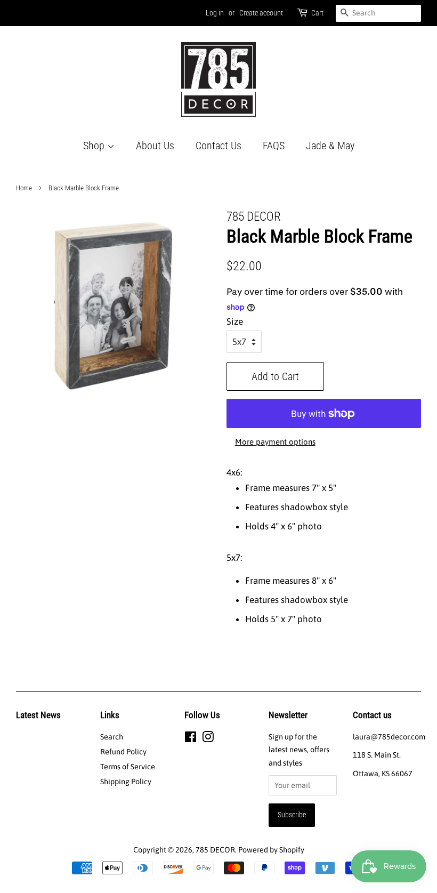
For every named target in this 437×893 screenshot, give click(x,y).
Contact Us (218, 145)
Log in (215, 13)
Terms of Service (127, 766)
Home (24, 188)
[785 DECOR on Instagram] (208, 739)
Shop (95, 145)
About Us (155, 145)
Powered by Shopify (271, 850)
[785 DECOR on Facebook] (190, 739)
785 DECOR (215, 850)
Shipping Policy (125, 781)
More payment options (275, 441)
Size (234, 321)
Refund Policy (123, 751)
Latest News (38, 715)
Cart (317, 13)
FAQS (274, 145)
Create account (261, 13)
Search (111, 737)
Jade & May (330, 145)
